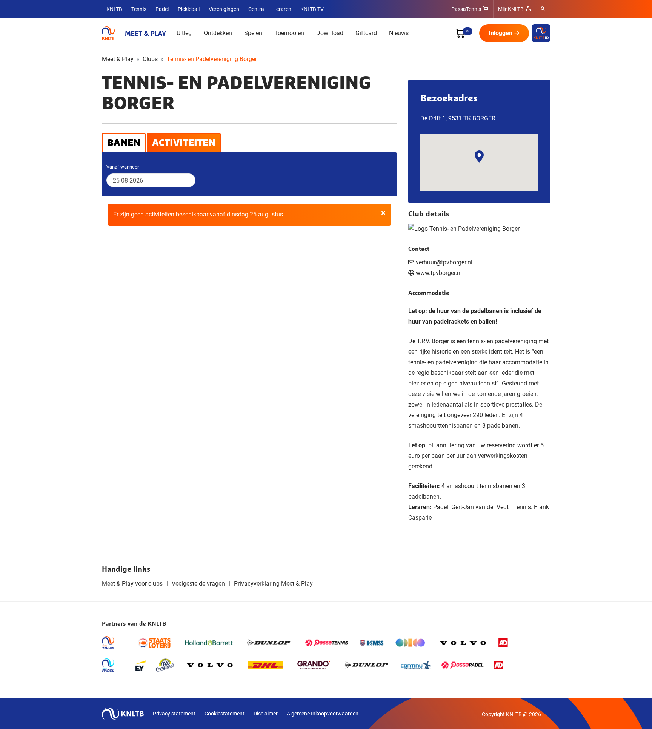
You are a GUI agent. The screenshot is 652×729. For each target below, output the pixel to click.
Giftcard (366, 33)
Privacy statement (174, 714)
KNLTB (114, 9)
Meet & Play (118, 59)
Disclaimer (266, 714)
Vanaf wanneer (122, 167)
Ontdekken (218, 33)
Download (329, 33)
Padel (162, 9)
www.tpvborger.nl (439, 272)
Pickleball (189, 9)
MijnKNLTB (511, 9)
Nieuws (399, 33)
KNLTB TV (312, 9)
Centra (256, 9)
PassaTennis (466, 9)
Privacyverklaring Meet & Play (273, 583)
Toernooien (289, 33)
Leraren (282, 9)
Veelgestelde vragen (198, 583)
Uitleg (184, 33)
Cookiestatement (224, 714)
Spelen (253, 33)
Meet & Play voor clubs (132, 583)
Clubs (150, 59)
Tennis (138, 9)
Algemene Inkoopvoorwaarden (322, 714)
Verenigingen (224, 9)
